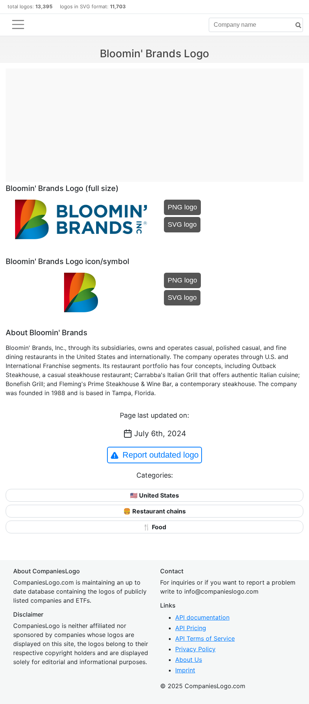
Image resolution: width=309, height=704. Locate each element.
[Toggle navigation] (18, 24)
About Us (188, 659)
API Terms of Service (205, 638)
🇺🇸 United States (154, 495)
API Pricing (190, 628)
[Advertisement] (154, 121)
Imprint (185, 670)
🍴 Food (154, 527)
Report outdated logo (160, 455)
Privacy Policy (195, 649)
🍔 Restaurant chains (154, 511)
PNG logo (182, 207)
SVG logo (182, 224)
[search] (295, 25)
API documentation (202, 617)
